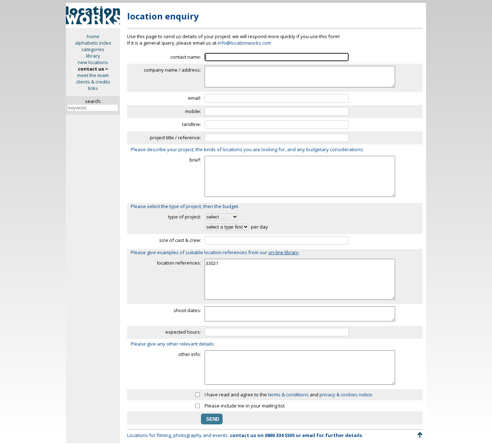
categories (92, 49)
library (93, 56)
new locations (93, 62)
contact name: (185, 57)
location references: (179, 263)
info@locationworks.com (244, 43)
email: (194, 98)
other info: (189, 354)
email (308, 435)
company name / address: (172, 70)
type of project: (184, 216)
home (93, 36)
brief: (195, 160)
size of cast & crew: (180, 240)
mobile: (193, 111)
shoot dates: (187, 310)
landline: (191, 124)
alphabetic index (93, 43)
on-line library (283, 252)
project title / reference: (175, 137)
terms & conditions (288, 394)
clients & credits (93, 81)
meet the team (93, 75)
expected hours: (183, 332)
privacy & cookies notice (345, 394)
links (93, 88)
